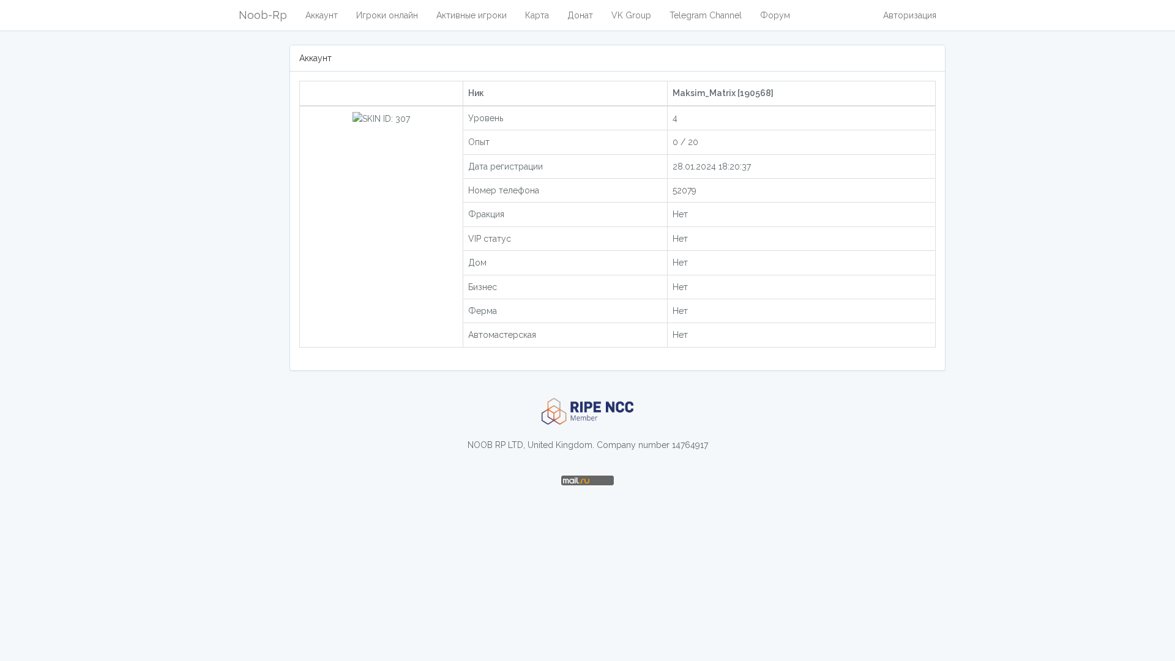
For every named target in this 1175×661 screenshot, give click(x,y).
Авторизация (909, 15)
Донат (580, 15)
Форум (775, 15)
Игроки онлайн (387, 15)
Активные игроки (471, 15)
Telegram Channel (706, 15)
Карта (537, 15)
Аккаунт (321, 15)
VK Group (631, 15)
